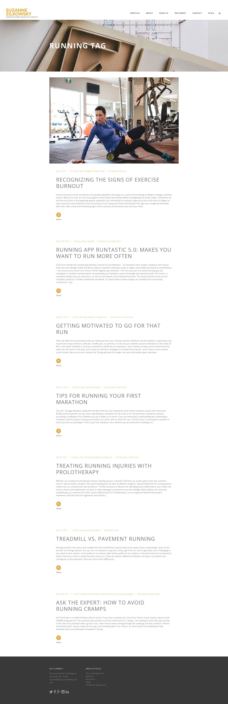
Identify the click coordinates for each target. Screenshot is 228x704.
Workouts (96, 171)
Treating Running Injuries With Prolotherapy (104, 469)
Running (83, 317)
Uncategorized (101, 317)
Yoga (103, 171)
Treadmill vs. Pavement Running (105, 538)
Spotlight (87, 171)
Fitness (75, 171)
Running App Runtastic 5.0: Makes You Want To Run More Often (114, 253)
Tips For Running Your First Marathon (98, 399)
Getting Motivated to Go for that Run (108, 329)
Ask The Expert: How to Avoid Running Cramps (100, 605)
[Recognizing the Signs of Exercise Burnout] (114, 120)
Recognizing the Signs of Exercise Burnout (107, 183)
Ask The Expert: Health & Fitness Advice (90, 594)
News (81, 171)
